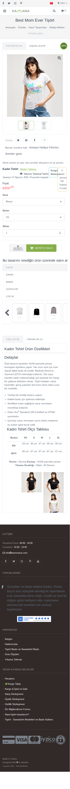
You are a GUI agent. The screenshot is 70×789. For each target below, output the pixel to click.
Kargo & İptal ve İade (16, 689)
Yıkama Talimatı (13, 659)
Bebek (9, 282)
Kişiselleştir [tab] (37, 46)
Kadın (9, 267)
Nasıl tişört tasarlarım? (17, 714)
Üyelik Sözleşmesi (14, 699)
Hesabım (10, 678)
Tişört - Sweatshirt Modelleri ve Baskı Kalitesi (29, 719)
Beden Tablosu (28, 169)
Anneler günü (13, 153)
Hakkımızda (11, 644)
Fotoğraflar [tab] (14, 46)
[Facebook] (3, 3)
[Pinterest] (21, 3)
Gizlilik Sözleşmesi (15, 704)
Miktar (6, 226)
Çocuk (10, 296)
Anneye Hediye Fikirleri (44, 147)
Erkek (10, 275)
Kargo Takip (14, 683)
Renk (5, 195)
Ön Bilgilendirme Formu (17, 709)
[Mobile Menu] (4, 11)
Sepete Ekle (44, 248)
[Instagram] (15, 3)
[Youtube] (38, 561)
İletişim (8, 639)
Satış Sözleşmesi (14, 694)
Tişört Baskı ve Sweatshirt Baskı (22, 649)
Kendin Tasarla (18, 249)
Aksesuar (12, 289)
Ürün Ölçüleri (12, 654)
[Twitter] (9, 3)
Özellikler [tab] (12, 339)
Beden (6, 210)
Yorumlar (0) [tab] (35, 339)
